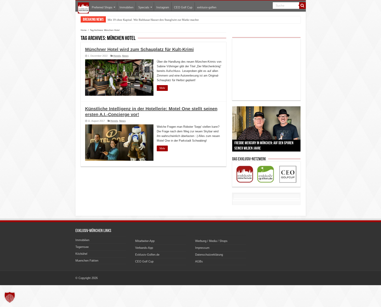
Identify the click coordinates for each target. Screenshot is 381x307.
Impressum (202, 247)
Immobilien (126, 7)
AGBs (199, 261)
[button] (9, 297)
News (125, 55)
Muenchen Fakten (86, 260)
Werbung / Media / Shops (211, 241)
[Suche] (302, 5)
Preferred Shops (102, 7)
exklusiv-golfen (206, 7)
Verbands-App (144, 247)
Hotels (117, 55)
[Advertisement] (266, 69)
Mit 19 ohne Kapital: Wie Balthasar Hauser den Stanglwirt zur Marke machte (153, 19)
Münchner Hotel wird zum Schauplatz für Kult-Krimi (139, 49)
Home (84, 30)
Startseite (83, 8)
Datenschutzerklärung (209, 254)
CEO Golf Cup (183, 7)
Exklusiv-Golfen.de (147, 254)
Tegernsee (82, 247)
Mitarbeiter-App (145, 241)
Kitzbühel (81, 253)
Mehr (162, 88)
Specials (143, 7)
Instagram (162, 7)
